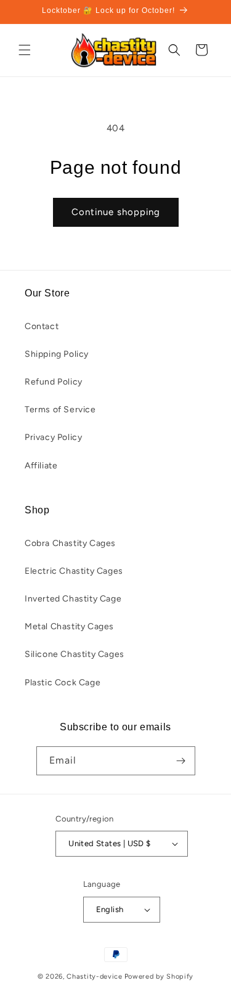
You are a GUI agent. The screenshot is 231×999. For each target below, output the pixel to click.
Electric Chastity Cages (74, 571)
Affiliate (41, 465)
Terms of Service (60, 409)
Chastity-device (95, 976)
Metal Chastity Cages (69, 626)
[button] (24, 49)
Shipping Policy (57, 354)
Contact (42, 326)
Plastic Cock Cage (62, 682)
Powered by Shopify (159, 976)
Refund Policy (54, 382)
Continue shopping (115, 212)
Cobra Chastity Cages (70, 543)
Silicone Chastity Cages (74, 654)
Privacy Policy (53, 437)
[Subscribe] (181, 760)
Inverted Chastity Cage (73, 598)
